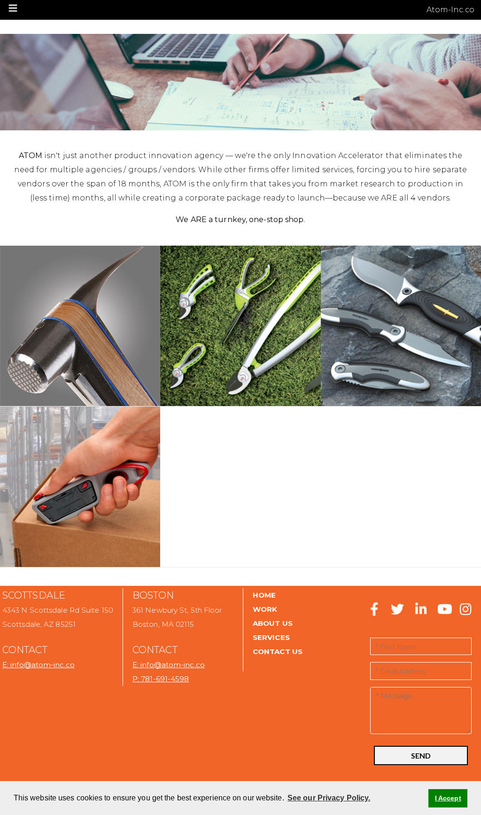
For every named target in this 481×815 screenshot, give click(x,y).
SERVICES (271, 637)
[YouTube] (443, 611)
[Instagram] (465, 611)
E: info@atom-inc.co (38, 664)
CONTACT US (278, 651)
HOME (264, 595)
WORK (265, 609)
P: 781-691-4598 (160, 678)
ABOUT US (273, 623)
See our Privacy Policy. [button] (328, 798)
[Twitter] (394, 611)
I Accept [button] (448, 798)
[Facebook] (374, 611)
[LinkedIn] (420, 611)
